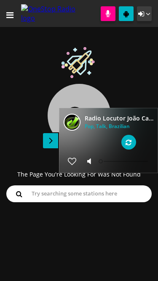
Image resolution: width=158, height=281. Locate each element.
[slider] (124, 161)
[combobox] (79, 193)
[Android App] (126, 13)
